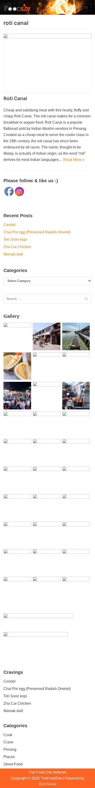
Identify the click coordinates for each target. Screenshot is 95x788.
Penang (9, 749)
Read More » (73, 160)
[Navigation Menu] (86, 7)
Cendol (9, 225)
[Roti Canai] (47, 63)
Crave (8, 742)
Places (9, 757)
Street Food (13, 764)
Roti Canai (15, 98)
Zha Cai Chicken (17, 247)
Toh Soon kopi (15, 239)
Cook (7, 735)
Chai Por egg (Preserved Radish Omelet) (37, 232)
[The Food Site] (17, 7)
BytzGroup (47, 784)
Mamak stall (13, 254)
